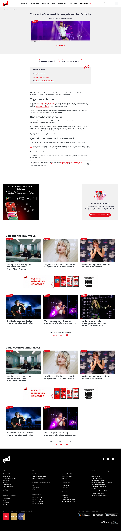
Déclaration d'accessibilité (100, 491)
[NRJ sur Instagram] (117, 459)
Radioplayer (6, 505)
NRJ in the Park (37, 497)
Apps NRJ (6, 503)
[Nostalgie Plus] (21, 516)
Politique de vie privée (98, 485)
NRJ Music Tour (37, 499)
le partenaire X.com (76, 164)
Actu (10, 10)
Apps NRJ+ (35, 488)
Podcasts (5, 482)
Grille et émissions (8, 487)
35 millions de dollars (42, 107)
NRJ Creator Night (38, 502)
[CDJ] (114, 522)
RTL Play (32, 148)
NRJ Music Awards (37, 504)
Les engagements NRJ (68, 499)
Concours (73, 3)
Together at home (39, 74)
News (54, 3)
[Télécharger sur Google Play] (10, 198)
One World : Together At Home (46, 103)
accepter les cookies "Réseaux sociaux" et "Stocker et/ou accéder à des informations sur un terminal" (57, 163)
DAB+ (4, 500)
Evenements (62, 3)
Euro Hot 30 (65, 486)
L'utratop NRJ (66, 488)
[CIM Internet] (105, 522)
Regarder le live (7, 476)
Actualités (65, 495)
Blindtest (45, 3)
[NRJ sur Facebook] (103, 459)
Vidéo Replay (7, 485)
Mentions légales (97, 478)
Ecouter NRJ (6, 474)
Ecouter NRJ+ (36, 474)
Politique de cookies (98, 493)
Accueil (5, 10)
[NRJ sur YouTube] (113, 459)
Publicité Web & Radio (98, 480)
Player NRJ (24, 3)
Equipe (5, 489)
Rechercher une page (68, 502)
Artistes (64, 478)
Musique (15, 10)
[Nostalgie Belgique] (14, 516)
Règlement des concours (99, 487)
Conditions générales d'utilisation (102, 482)
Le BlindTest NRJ (67, 474)
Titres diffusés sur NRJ (9, 478)
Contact (94, 474)
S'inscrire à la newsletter (99, 215)
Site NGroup (95, 489)
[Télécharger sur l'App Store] (20, 198)
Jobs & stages (96, 476)
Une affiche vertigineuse (41, 77)
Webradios (6, 480)
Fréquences (6, 498)
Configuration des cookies (99, 495)
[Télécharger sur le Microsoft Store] (31, 198)
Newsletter (6, 491)
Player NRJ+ (35, 3)
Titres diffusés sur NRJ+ (39, 476)
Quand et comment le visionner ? (44, 81)
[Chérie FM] (6, 516)
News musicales (67, 476)
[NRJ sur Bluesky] (108, 459)
